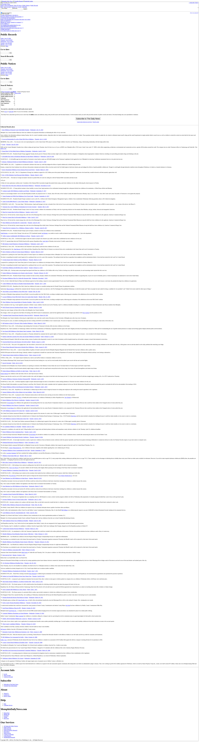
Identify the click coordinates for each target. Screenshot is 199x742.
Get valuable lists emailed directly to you (11, 25)
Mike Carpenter (19, 616)
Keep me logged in (7, 13)
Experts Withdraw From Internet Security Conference (15, 437)
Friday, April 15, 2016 (38, 302)
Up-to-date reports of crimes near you (10, 30)
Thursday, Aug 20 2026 (6, 40)
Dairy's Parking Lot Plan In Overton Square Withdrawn (16, 251)
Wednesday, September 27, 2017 (38, 191)
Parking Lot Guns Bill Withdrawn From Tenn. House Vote (17, 576)
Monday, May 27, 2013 (25, 455)
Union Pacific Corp (22, 600)
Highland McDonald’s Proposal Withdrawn (13, 442)
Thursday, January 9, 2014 (36, 437)
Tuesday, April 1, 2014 (30, 432)
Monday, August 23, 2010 (34, 618)
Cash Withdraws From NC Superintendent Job (13, 512)
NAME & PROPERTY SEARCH (9, 15)
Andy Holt (45, 241)
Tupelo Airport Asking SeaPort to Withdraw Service (15, 355)
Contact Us (14, 7)
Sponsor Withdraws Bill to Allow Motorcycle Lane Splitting (17, 392)
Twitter (5, 717)
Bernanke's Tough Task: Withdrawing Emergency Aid (15, 632)
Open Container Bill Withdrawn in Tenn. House (14, 589)
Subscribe (24, 7)
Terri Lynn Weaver (13, 467)
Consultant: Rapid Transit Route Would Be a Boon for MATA (17, 315)
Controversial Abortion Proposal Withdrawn (13, 528)
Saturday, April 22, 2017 (32, 212)
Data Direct (6, 731)
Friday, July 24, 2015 (17, 363)
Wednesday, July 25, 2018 (36, 130)
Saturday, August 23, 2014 (32, 400)
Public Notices (26, 5)
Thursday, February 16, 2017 (41, 273)
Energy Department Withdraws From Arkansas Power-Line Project (18, 169)
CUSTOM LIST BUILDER (8, 18)
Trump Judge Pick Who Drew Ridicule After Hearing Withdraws (18, 185)
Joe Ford (68, 605)
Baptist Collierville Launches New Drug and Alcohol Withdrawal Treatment (21, 336)
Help (2, 7)
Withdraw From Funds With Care (10, 455)
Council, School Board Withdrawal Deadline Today (15, 642)
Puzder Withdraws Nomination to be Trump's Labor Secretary (17, 273)
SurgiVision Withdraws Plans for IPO (11, 608)
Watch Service (7, 733)
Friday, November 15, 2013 (31, 442)
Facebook (6, 715)
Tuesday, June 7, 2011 (32, 571)
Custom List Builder (9, 734)
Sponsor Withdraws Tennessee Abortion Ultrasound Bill (16, 379)
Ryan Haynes (12, 475)
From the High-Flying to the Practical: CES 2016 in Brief (16, 342)
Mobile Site (6, 714)
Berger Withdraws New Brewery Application (13, 400)
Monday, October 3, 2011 (19, 555)
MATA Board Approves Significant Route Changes (15, 307)
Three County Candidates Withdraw (11, 624)
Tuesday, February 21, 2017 (36, 267)
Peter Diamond (32, 573)
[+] (22, 16)
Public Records (34, 5)
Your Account (7, 7)
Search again (17, 93)
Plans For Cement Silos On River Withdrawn (13, 212)
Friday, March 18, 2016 (38, 331)
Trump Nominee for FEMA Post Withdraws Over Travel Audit (17, 196)
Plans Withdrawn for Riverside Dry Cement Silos (14, 222)
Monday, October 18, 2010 (28, 608)
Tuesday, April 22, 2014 (35, 418)
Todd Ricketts (4, 233)
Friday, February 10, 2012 (28, 549)
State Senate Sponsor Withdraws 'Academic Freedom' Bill (16, 581)
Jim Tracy (19, 397)
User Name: (4, 8)
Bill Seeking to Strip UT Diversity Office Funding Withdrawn (17, 323)
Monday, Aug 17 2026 (6, 44)
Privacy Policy (7, 696)
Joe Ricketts (45, 233)
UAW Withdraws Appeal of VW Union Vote (13, 410)
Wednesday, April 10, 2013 (34, 462)
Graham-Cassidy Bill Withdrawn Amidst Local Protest (15, 191)
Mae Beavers (17, 249)
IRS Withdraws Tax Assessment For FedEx (13, 637)
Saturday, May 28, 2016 (34, 291)
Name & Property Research (10, 730)
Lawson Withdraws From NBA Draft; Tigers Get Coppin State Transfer (20, 297)
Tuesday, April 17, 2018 (40, 161)
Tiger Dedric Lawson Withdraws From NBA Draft (14, 291)
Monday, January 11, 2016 (38, 342)
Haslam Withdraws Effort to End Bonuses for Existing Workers (18, 387)
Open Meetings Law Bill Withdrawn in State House (15, 478)
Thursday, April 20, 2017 (34, 222)
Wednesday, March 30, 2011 (36, 597)
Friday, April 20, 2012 (31, 512)
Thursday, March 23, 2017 (35, 259)
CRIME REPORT (5, 29)
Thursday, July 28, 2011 (30, 563)
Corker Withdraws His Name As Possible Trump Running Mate (18, 283)
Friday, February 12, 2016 (47, 336)
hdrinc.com (3, 148)
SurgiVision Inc (12, 610)
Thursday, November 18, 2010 (33, 602)
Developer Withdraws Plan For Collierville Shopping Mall (16, 278)
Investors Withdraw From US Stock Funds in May (14, 499)
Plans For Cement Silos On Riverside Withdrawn (14, 217)
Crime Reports (7, 736)
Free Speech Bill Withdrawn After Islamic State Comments (16, 331)
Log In (19, 7)
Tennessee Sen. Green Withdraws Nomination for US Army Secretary (19, 206)
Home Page (6, 713)
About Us (6, 693)
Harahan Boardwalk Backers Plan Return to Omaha (15, 597)
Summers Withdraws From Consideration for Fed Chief (16, 450)
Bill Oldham (65, 510)
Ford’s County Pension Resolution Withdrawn (13, 602)
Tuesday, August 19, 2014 (32, 405)
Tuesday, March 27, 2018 (42, 169)
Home (2, 5)
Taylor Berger (10, 402)
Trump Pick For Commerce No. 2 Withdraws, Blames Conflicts (18, 228)
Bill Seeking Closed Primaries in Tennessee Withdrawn (16, 244)
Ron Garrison (86, 312)
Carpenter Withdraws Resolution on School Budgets (15, 613)
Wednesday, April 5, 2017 (37, 244)
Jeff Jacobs (3, 629)
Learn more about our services (84, 122)
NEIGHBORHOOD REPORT (8, 26)
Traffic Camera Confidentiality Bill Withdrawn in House (16, 236)
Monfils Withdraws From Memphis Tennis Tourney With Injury (18, 534)
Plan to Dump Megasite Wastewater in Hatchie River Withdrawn (18, 347)
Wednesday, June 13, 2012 (34, 499)
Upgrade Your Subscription (10, 685)
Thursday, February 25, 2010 (28, 624)
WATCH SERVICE (5, 21)
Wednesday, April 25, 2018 (39, 151)
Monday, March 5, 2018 (36, 175)
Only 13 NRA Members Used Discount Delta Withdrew (15, 175)
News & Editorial (9, 5)
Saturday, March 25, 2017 (37, 251)
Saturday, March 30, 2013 (35, 478)
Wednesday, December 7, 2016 (39, 278)
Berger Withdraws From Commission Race (13, 432)
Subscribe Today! (193, 2)
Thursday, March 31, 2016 (35, 307)
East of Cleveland (6, 363)
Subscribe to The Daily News (11, 684)
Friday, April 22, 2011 (37, 581)
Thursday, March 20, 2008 (43, 650)
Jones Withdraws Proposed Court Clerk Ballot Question (15, 130)
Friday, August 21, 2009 (36, 632)
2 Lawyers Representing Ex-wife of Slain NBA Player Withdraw (18, 139)
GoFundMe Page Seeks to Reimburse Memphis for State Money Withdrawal (20, 156)
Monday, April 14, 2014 (28, 426)
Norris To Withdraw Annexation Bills (11, 549)
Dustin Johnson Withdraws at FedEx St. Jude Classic (15, 371)
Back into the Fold (7, 555)
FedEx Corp (4, 640)
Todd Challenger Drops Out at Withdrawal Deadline (15, 520)
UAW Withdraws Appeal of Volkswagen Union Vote (15, 418)
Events (3, 144)
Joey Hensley (68, 397)
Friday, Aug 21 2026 (6, 38)
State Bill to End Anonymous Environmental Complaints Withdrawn (19, 650)
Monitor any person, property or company (11, 22)
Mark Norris (24, 552)
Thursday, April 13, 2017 (37, 236)
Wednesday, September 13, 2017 (37, 201)
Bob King (73, 416)
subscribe (11, 111)
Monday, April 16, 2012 (35, 520)
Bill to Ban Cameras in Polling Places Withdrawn (14, 462)
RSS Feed (6, 718)
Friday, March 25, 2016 (39, 323)
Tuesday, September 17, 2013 (38, 450)
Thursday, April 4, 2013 (35, 470)
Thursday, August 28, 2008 (35, 642)
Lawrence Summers (11, 453)
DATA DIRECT (5, 23)
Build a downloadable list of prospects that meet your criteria (15, 19)
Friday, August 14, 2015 (35, 355)
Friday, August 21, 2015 (41, 347)
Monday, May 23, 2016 (44, 297)
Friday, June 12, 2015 (34, 371)
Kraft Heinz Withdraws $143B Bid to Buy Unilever (15, 267)
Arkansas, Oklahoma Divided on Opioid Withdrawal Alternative (17, 161)
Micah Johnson (10, 289)
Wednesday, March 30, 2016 (41, 315)
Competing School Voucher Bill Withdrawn (13, 494)
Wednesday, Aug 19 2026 (7, 41)
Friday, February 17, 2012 (41, 534)
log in (5, 111)
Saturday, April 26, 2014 (32, 410)
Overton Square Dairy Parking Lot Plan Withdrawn (15, 259)
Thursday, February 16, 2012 (42, 542)
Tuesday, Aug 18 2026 (6, 43)
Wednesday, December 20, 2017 (43, 185)
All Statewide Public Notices (11, 726)
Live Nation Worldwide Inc (65, 475)
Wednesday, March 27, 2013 (36, 486)
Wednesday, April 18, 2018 (47, 156)
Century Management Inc (15, 447)
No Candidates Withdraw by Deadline (11, 426)
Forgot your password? (194, 12)
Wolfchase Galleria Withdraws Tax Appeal (12, 658)
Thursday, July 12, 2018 (41, 139)
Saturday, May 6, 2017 (43, 206)
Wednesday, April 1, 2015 (37, 379)
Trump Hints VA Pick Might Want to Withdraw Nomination (16, 151)
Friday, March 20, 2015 (39, 392)
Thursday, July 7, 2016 (40, 283)
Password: (14, 8)
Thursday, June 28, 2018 (12, 144)
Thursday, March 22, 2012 (31, 528)
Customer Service (8, 705)
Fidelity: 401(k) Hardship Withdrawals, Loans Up (14, 618)
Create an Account (8, 677)
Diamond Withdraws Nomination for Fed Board (14, 571)
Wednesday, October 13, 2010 (36, 613)
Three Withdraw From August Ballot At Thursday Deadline (17, 302)
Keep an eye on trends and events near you (11, 28)
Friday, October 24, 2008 (31, 637)
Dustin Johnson (4, 373)
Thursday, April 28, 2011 (38, 576)
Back (7, 46)
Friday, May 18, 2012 (36, 504)
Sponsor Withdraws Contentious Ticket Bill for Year (15, 470)
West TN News (18, 5)
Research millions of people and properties (11, 16)
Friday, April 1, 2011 (32, 589)
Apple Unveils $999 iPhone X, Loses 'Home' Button (15, 201)
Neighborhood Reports (9, 737)
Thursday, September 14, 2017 (41, 196)
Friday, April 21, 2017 (33, 217)
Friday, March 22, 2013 (31, 494)
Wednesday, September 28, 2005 (32, 658)
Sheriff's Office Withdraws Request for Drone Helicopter (16, 504)
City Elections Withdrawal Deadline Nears (12, 563)
